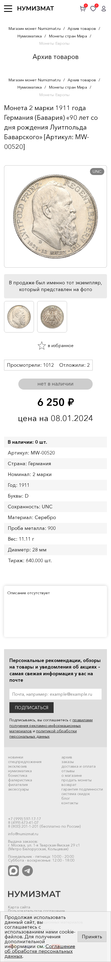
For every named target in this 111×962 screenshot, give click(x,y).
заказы (67, 761)
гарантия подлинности (82, 789)
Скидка (16, 157)
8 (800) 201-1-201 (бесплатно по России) (44, 826)
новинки (15, 757)
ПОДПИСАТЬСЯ (31, 707)
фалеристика (20, 780)
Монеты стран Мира (68, 36)
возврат (69, 784)
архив (66, 757)
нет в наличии (55, 383)
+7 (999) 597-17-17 (24, 818)
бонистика (17, 775)
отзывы (68, 770)
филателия (18, 784)
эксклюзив (17, 766)
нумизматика (20, 770)
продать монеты (76, 780)
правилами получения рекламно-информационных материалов (51, 725)
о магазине (71, 775)
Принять (92, 937)
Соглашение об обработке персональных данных (40, 951)
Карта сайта (19, 907)
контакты (69, 802)
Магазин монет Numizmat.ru (34, 28)
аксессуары (18, 789)
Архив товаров (82, 28)
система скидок (75, 793)
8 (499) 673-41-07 (23, 822)
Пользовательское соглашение (36, 910)
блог (65, 798)
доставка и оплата (78, 766)
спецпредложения (24, 761)
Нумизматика (29, 36)
